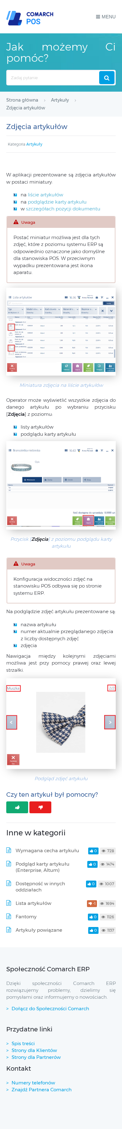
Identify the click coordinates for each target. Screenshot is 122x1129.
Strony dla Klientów (34, 1050)
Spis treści (23, 1043)
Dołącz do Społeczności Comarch (50, 1008)
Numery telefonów (33, 1083)
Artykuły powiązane (39, 930)
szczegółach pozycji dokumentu (63, 209)
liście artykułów (45, 195)
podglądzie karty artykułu (57, 202)
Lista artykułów (33, 903)
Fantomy (26, 917)
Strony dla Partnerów (36, 1057)
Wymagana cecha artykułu (47, 850)
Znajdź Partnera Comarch (42, 1090)
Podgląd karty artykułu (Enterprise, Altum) (42, 867)
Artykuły (34, 144)
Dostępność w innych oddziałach (40, 887)
